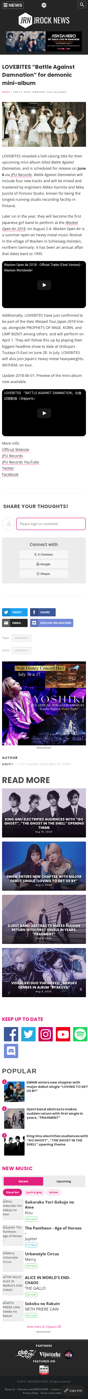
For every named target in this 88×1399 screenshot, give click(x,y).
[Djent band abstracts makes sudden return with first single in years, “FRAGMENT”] (14, 1129)
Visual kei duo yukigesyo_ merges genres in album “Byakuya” (44, 985)
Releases (39, 92)
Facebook (10, 474)
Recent (23, 1181)
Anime (53, 1192)
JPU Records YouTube (20, 462)
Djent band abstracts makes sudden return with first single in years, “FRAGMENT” (44, 930)
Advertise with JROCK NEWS (33, 1389)
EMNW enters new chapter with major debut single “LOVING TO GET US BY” (44, 879)
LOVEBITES (21, 638)
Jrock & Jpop (34, 1192)
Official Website (15, 449)
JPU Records (21, 174)
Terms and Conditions (52, 1393)
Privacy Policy (30, 1393)
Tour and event (57, 92)
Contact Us (57, 1389)
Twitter (8, 468)
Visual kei (12, 1192)
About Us (10, 1389)
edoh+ (6, 92)
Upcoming (63, 1181)
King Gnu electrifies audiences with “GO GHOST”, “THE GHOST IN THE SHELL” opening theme (44, 823)
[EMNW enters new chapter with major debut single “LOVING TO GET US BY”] (14, 1102)
